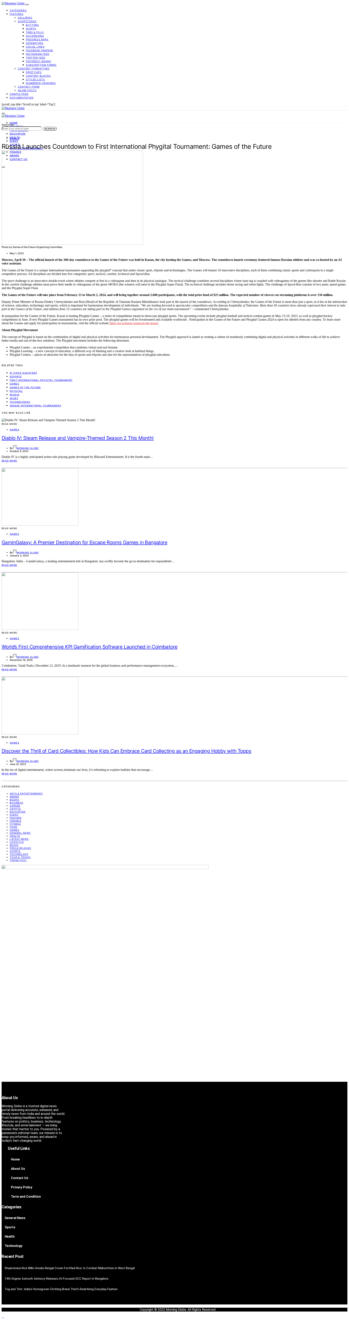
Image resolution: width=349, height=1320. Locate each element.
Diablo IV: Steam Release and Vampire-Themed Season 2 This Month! (78, 438)
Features (16, 14)
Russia (14, 394)
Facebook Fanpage (39, 50)
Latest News (19, 838)
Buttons (32, 24)
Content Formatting (33, 68)
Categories (18, 10)
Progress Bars (37, 39)
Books (14, 799)
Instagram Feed (37, 54)
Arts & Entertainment (26, 793)
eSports (16, 376)
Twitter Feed (35, 57)
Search (49, 128)
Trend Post (18, 860)
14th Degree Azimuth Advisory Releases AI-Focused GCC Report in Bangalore (56, 1278)
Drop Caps (34, 72)
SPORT (14, 398)
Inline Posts (27, 90)
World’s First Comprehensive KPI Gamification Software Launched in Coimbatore (89, 647)
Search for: (8, 124)
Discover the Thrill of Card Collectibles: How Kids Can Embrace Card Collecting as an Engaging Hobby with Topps (126, 751)
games (14, 383)
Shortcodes (27, 21)
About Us (18, 1169)
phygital (16, 391)
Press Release (20, 848)
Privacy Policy (21, 1187)
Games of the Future (25, 387)
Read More (9, 460)
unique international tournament (35, 405)
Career (15, 805)
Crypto (15, 808)
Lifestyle (17, 842)
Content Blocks (38, 75)
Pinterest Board (38, 61)
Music (14, 845)
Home (14, 122)
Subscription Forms (41, 64)
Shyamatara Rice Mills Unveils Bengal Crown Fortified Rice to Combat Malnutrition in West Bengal (70, 1268)
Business (16, 802)
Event (14, 141)
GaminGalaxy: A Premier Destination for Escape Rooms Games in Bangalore (84, 542)
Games (14, 138)
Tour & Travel (20, 857)
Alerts (31, 28)
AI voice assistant (23, 372)
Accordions (35, 35)
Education (17, 133)
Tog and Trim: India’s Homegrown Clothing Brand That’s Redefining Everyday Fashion (61, 1289)
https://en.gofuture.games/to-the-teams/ (134, 323)
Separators (34, 43)
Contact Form (29, 86)
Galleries (25, 17)
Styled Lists (35, 79)
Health (15, 835)
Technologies (20, 402)
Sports (15, 851)
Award (14, 796)
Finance (15, 820)
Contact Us (19, 1178)
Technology (19, 854)
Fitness (15, 823)
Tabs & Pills (35, 32)
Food (13, 826)
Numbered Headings (41, 83)
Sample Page (19, 93)
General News (20, 832)
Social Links (35, 46)
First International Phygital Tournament (41, 380)
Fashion (15, 817)
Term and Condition (26, 1196)
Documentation (22, 97)
